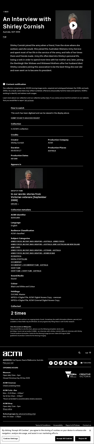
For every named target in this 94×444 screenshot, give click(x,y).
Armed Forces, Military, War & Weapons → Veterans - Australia (36, 250)
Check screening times (11, 386)
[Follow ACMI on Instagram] (66, 363)
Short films (15, 268)
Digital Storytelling (19, 259)
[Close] (90, 430)
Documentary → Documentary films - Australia (29, 265)
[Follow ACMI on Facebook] (51, 363)
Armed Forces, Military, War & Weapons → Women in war (33, 253)
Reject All (83, 438)
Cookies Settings (10, 438)
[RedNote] (75, 363)
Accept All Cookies (64, 438)
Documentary (16, 262)
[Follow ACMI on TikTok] (61, 363)
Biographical (16, 256)
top (86, 353)
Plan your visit (8, 363)
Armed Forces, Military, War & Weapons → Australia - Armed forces (37, 241)
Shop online (7, 409)
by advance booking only (26, 414)
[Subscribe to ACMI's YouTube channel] (56, 363)
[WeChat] (70, 363)
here (47, 98)
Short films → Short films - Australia (26, 271)
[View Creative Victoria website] (78, 375)
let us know (29, 101)
